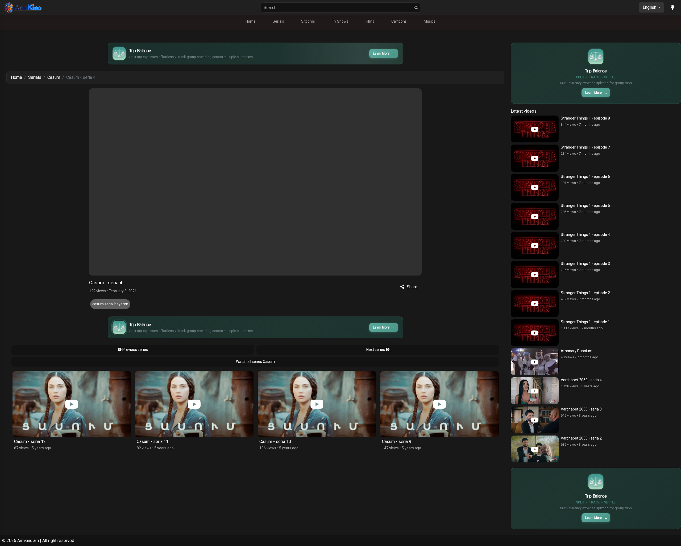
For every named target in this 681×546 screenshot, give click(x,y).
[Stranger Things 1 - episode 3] (535, 274)
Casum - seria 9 (288, 441)
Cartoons (399, 21)
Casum (53, 77)
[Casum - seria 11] (86, 404)
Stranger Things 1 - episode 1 (585, 322)
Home (251, 21)
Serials (278, 21)
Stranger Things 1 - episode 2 (585, 293)
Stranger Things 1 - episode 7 (585, 147)
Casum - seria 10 (166, 441)
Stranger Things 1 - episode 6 (585, 176)
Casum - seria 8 (410, 441)
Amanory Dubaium (576, 351)
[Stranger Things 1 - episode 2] (535, 303)
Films (370, 21)
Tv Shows (340, 21)
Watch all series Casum (255, 361)
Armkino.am (28, 540)
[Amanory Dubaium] (535, 361)
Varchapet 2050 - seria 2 (581, 438)
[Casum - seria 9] (331, 404)
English (650, 7)
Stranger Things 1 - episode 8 (585, 118)
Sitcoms (308, 21)
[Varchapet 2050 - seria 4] (535, 390)
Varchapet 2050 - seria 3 (581, 409)
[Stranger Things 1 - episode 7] (535, 158)
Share (412, 286)
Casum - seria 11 (44, 441)
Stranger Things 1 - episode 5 (585, 205)
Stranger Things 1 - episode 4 (585, 234)
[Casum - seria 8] (454, 404)
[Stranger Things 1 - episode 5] (535, 216)
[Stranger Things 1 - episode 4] (535, 245)
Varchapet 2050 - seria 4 (581, 380)
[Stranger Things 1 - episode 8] (535, 129)
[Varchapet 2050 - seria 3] (535, 420)
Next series (376, 349)
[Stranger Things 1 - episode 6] (535, 187)
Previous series (135, 349)
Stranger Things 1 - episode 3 (585, 263)
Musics (429, 21)
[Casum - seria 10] (208, 404)
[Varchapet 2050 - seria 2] (535, 449)
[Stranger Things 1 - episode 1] (535, 332)
